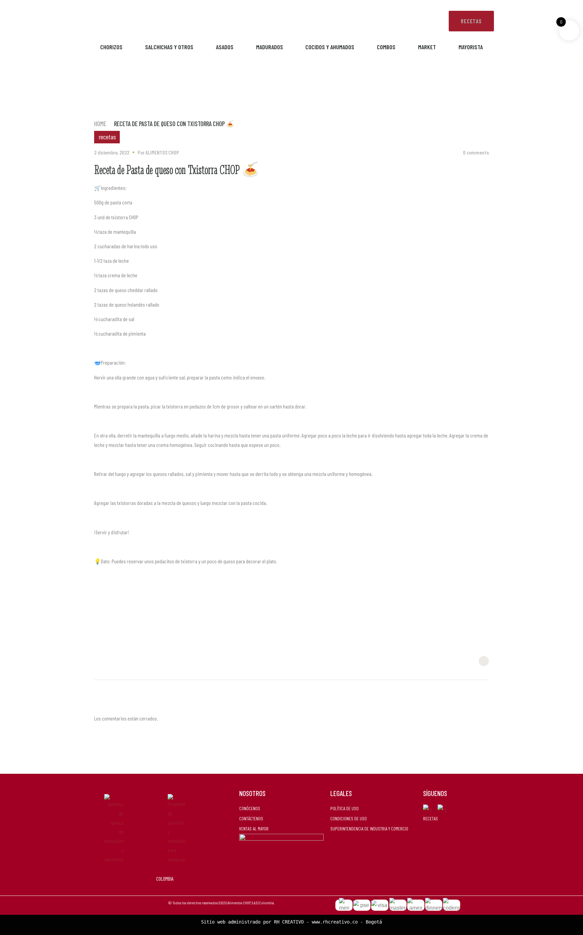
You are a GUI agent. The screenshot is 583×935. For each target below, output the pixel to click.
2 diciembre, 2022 (111, 152)
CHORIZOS (111, 47)
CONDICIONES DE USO (348, 818)
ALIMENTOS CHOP (162, 152)
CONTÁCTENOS (251, 818)
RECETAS (430, 818)
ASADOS (224, 47)
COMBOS (386, 47)
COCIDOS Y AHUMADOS (329, 47)
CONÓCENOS (249, 808)
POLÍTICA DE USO (344, 808)
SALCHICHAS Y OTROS (169, 47)
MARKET (427, 47)
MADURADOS (269, 47)
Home (100, 124)
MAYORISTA (471, 47)
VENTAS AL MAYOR (254, 828)
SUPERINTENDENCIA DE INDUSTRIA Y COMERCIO (369, 828)
